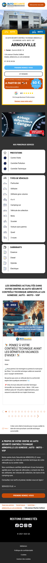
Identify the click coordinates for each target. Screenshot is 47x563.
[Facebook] (17, 525)
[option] (23, 353)
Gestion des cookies (24, 559)
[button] (14, 50)
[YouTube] (21, 525)
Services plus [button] (7, 486)
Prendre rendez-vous (23, 68)
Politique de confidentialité (23, 550)
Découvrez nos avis (36, 5)
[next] (38, 416)
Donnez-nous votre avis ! (24, 101)
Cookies (23, 555)
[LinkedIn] (30, 525)
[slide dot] (6, 411)
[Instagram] (25, 525)
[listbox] (23, 353)
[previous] (3, 411)
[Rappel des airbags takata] (23, 124)
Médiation (23, 546)
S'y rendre (23, 74)
